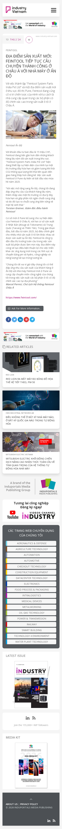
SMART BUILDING (32, 630)
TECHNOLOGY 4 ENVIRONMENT (31, 635)
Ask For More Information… (25, 308)
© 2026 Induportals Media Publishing (29, 807)
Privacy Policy (29, 804)
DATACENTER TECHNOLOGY (31, 578)
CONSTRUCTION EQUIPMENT (31, 572)
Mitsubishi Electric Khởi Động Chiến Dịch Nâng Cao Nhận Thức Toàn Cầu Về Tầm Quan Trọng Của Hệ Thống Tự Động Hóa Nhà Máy (30, 463)
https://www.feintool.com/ (21, 297)
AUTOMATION (32, 554)
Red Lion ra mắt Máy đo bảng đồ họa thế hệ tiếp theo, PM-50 (29, 380)
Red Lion (10, 374)
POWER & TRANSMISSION (31, 618)
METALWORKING (31, 607)
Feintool (11, 50)
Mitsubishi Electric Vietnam (19, 454)
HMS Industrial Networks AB (20, 413)
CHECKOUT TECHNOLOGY (31, 566)
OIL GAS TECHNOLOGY (31, 612)
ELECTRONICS (32, 583)
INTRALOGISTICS (31, 595)
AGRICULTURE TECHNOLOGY (32, 549)
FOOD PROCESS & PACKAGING (32, 589)
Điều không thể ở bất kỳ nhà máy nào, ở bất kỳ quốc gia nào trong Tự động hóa (30, 420)
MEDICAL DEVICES (32, 601)
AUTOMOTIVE (31, 560)
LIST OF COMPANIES (17, 810)
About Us (12, 804)
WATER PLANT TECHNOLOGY (31, 641)
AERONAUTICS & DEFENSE (31, 543)
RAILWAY (32, 624)
